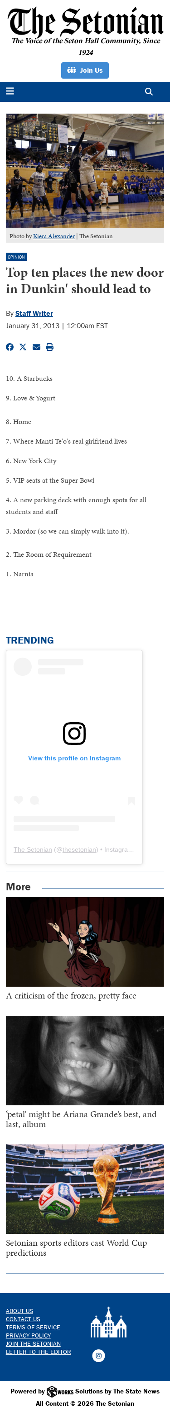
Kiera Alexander (54, 236)
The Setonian (33, 849)
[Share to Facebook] (10, 347)
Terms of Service (33, 1327)
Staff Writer (34, 313)
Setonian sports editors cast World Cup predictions (76, 1247)
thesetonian (79, 849)
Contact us (23, 1319)
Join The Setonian (33, 1343)
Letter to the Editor (38, 1352)
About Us (19, 1311)
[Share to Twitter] (23, 347)
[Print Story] (49, 347)
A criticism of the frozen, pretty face (71, 995)
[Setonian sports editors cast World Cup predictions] (85, 1189)
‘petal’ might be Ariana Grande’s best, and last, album (81, 1119)
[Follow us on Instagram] (99, 1355)
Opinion (16, 257)
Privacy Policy (28, 1335)
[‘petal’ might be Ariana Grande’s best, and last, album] (85, 1060)
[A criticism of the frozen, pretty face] (85, 942)
